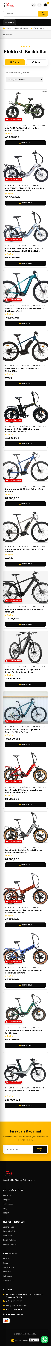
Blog (5, 1208)
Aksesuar (7, 1272)
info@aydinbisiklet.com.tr (17, 1305)
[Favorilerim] (39, 5)
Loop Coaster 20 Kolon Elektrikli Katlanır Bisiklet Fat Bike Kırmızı (24, 791)
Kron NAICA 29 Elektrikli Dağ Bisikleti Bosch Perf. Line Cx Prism (22, 731)
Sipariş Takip (8, 1227)
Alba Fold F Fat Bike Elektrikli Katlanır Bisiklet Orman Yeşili (22, 129)
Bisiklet (6, 1258)
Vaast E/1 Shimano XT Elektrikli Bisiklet (23, 1091)
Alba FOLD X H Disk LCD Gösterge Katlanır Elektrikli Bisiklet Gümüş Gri (24, 189)
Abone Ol (40, 1149)
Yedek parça (8, 1267)
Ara (43, 15)
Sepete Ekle (26, 143)
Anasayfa (9, 34)
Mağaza (6, 1199)
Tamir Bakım (8, 1280)
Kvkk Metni (8, 1236)
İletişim (6, 1213)
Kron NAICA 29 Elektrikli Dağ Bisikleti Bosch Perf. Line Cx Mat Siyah (22, 670)
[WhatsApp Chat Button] (44, 1339)
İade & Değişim (9, 1231)
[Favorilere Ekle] (44, 93)
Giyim (5, 1263)
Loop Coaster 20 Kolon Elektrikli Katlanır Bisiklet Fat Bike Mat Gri (24, 851)
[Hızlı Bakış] (44, 99)
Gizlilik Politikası (9, 1240)
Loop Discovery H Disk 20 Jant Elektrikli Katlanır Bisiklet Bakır (23, 911)
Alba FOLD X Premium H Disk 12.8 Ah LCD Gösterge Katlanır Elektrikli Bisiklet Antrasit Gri (24, 250)
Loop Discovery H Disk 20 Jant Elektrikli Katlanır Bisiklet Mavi (23, 971)
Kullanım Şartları (9, 1244)
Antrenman (7, 1276)
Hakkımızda (8, 1204)
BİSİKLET (8, 125)
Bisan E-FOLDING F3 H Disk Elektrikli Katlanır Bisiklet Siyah (22, 430)
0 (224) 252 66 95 (14, 1301)
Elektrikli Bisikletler (22, 125)
